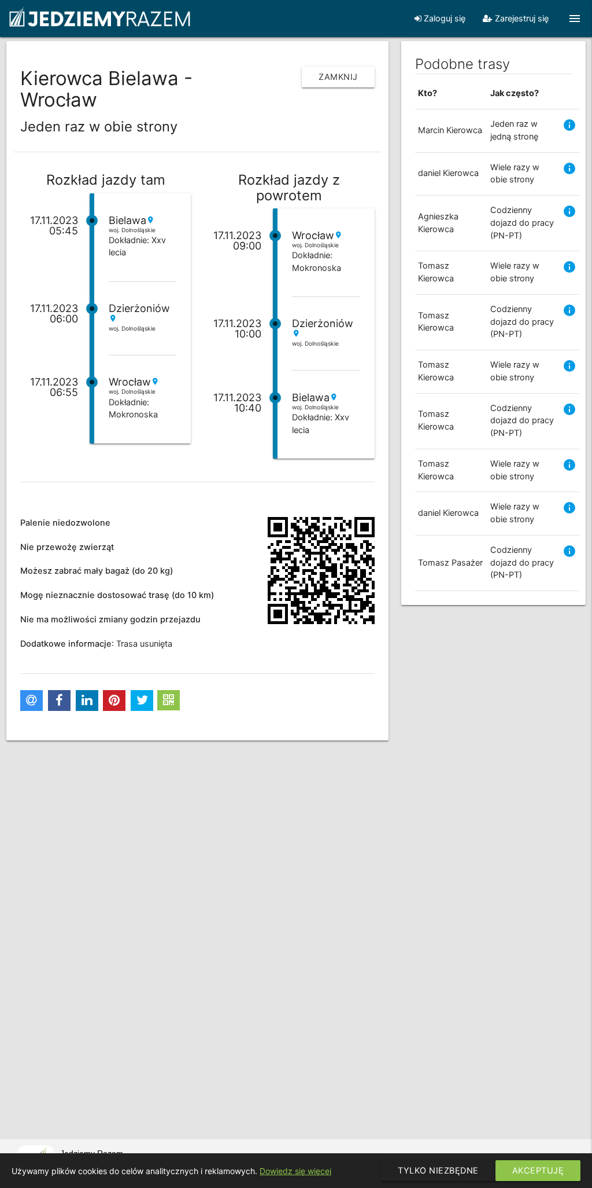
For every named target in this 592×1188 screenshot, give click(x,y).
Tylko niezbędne (438, 1170)
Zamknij (338, 77)
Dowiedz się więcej (295, 1171)
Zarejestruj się (521, 18)
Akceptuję (538, 1170)
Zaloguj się (443, 18)
